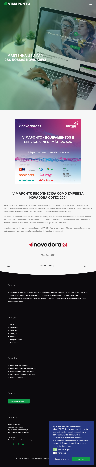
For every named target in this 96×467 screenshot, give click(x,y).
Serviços (13, 333)
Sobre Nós (14, 327)
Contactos (14, 343)
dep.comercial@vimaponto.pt (18, 430)
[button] (90, 3)
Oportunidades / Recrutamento (22, 371)
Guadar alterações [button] (62, 459)
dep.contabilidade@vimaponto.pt (19, 432)
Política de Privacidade (19, 365)
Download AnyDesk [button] (17, 401)
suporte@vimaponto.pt (15, 427)
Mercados (14, 337)
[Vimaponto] (5, 3)
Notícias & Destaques (48, 266)
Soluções (14, 330)
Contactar (13, 417)
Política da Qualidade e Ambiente (22, 368)
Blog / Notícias (16, 340)
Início (12, 324)
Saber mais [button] (66, 446)
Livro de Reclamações (18, 378)
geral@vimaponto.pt (15, 424)
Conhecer (13, 285)
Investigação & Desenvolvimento (22, 374)
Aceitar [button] (81, 459)
